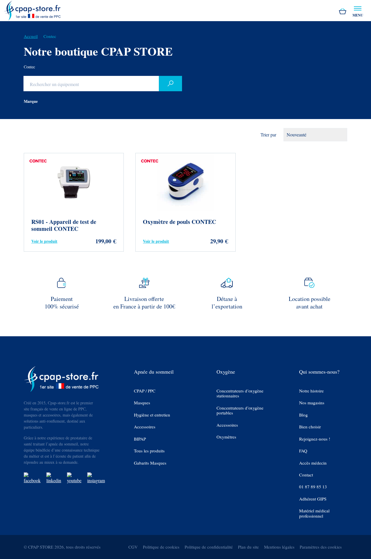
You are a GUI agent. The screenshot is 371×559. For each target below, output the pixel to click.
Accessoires (144, 426)
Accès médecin (313, 463)
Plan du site (248, 547)
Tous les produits (149, 450)
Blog (303, 414)
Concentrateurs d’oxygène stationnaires (240, 393)
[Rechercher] (170, 83)
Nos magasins (311, 402)
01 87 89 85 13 (313, 486)
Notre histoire (311, 390)
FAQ (303, 450)
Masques (142, 402)
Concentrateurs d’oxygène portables (240, 410)
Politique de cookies (161, 547)
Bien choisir (310, 426)
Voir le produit (44, 241)
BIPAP (140, 438)
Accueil (31, 36)
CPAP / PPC (144, 390)
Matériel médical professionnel (314, 513)
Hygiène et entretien (152, 414)
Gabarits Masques (150, 463)
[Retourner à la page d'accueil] (32, 10)
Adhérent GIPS (312, 498)
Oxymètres (226, 436)
